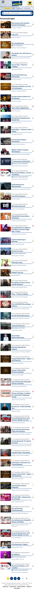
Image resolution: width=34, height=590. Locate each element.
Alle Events (7, 8)
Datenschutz (13, 586)
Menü (3, 2)
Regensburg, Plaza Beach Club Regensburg (20, 513)
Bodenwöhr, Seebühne (16, 37)
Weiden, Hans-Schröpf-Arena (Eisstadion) (20, 165)
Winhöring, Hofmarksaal (16, 537)
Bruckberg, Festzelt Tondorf (17, 547)
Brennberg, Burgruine (16, 275)
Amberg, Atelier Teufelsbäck (17, 330)
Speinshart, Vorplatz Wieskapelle (18, 208)
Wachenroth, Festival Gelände (17, 363)
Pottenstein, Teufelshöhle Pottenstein (19, 265)
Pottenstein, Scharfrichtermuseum (18, 144)
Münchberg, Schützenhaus (17, 69)
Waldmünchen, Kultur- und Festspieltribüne (20, 308)
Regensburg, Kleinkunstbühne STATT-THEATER (21, 57)
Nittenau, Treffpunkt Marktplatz (18, 244)
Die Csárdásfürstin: (18, 45)
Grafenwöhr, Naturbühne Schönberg (19, 220)
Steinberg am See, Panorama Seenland (19, 234)
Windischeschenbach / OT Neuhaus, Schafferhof (21, 351)
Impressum (5, 586)
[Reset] (31, 13)
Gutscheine (27, 8)
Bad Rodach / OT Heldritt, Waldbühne (19, 47)
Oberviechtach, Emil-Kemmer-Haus (18, 399)
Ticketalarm (20, 8)
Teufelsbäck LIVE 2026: (19, 328)
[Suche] (3, 13)
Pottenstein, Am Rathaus (16, 27)
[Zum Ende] (27, 578)
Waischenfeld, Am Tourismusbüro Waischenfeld (21, 189)
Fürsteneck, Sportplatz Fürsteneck (18, 422)
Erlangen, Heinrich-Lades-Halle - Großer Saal (20, 318)
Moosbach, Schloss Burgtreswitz (18, 467)
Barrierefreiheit (21, 586)
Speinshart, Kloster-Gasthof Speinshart (19, 386)
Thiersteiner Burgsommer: (19, 253)
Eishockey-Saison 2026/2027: (20, 163)
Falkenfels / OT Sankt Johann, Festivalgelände (20, 455)
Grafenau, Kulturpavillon (16, 122)
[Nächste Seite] (23, 578)
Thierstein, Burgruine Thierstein (18, 255)
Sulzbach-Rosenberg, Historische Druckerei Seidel (21, 445)
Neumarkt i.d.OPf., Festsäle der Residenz (19, 287)
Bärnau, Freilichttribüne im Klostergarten (20, 296)
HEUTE (13, 8)
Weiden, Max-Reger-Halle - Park (18, 501)
